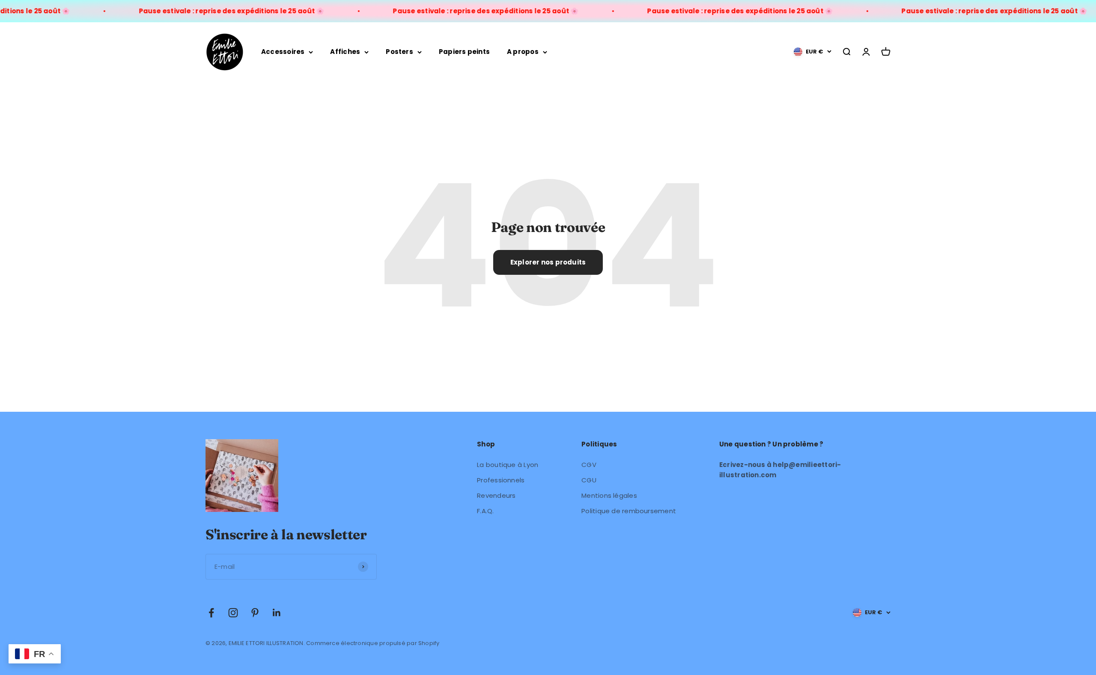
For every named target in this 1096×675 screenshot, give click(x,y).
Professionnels (500, 480)
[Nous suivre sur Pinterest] (255, 613)
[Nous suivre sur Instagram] (233, 613)
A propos (523, 51)
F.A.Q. (485, 510)
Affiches (345, 51)
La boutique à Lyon (507, 464)
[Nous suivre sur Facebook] (211, 613)
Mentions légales (609, 495)
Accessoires (282, 51)
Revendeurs (496, 495)
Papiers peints (464, 51)
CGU (588, 480)
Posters (399, 51)
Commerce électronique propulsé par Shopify (372, 643)
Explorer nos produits (548, 262)
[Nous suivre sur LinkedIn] (277, 613)
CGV (588, 464)
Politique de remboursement (628, 510)
